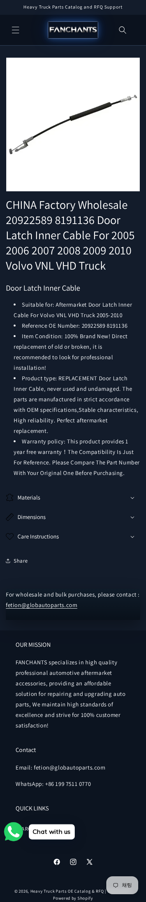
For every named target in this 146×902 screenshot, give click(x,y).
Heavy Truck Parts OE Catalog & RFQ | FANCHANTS (81, 891)
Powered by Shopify (73, 898)
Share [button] (21, 560)
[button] (15, 30)
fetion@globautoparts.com (41, 605)
